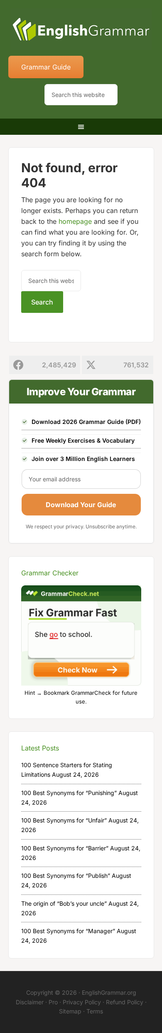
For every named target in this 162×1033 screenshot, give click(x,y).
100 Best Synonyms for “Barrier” (64, 848)
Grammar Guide (46, 67)
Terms (94, 1011)
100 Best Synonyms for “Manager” (68, 930)
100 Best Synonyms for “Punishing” (69, 792)
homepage (75, 221)
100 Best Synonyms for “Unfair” (64, 820)
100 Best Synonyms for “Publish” (65, 875)
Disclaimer (30, 1002)
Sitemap (70, 1011)
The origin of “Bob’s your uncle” (64, 903)
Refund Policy (124, 1002)
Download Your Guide (81, 504)
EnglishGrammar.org (109, 992)
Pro (53, 1002)
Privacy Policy (82, 1002)
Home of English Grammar (81, 29)
